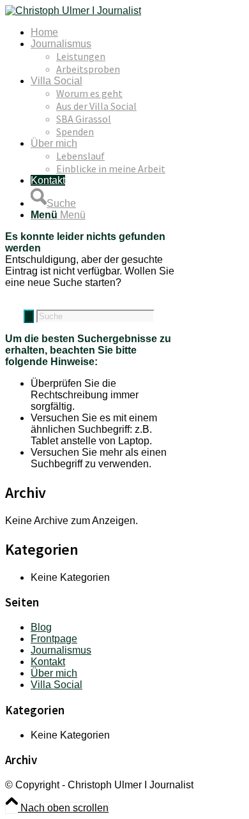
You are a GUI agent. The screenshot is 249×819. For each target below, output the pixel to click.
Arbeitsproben (88, 69)
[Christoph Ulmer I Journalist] (73, 10)
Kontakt (48, 661)
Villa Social (56, 684)
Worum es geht (89, 93)
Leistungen (80, 56)
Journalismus (61, 650)
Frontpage (54, 638)
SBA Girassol (83, 118)
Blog (41, 627)
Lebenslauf (80, 155)
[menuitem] (137, 32)
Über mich (54, 673)
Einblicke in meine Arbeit (110, 168)
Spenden (75, 131)
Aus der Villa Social (96, 106)
